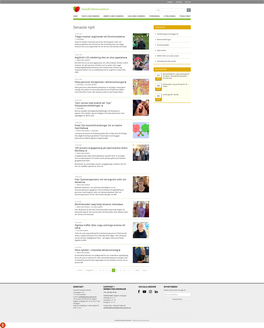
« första (79, 270)
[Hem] (91, 9)
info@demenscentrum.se (88, 297)
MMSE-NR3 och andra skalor (168, 56)
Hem (75, 16)
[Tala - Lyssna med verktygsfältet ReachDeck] (3, 325)
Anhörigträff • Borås (171, 94)
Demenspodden (163, 45)
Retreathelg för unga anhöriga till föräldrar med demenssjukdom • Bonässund (176, 76)
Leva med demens (136, 16)
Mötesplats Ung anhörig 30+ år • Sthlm (175, 85)
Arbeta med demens (113, 16)
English (170, 2)
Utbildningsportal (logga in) (167, 34)
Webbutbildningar (164, 39)
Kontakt (179, 2)
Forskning (154, 16)
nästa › (138, 270)
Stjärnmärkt (161, 50)
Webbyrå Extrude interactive (141, 320)
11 (128, 270)
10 (124, 270)
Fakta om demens (90, 16)
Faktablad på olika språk (166, 61)
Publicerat (185, 16)
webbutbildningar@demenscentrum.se (117, 308)
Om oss (188, 2)
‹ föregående (89, 270)
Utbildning (169, 16)
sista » (145, 270)
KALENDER (160, 69)
